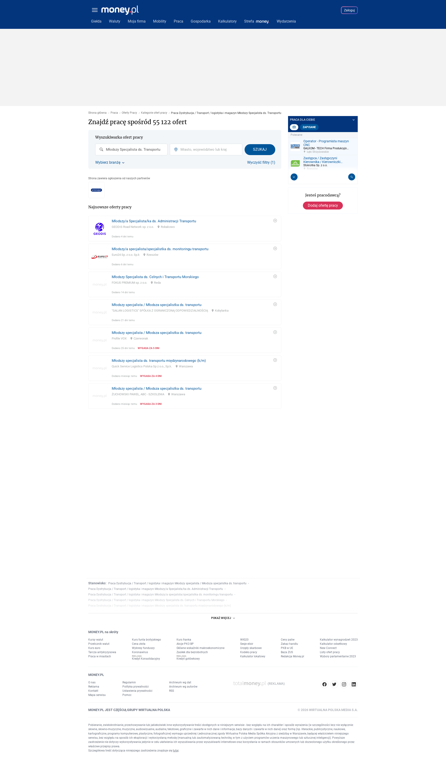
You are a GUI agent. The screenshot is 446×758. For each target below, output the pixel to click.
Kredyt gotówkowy (188, 658)
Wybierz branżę (107, 162)
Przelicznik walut (98, 643)
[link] (184, 228)
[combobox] (131, 149)
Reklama (93, 686)
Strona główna (97, 112)
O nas (91, 682)
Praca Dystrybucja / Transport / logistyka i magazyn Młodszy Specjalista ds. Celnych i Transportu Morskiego (156, 600)
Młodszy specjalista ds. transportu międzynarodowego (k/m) (159, 361)
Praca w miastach (99, 656)
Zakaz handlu (289, 643)
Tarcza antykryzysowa (102, 652)
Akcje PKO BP (185, 643)
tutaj (176, 750)
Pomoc (126, 695)
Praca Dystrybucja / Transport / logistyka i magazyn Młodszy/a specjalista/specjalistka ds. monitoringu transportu (160, 594)
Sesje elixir (246, 643)
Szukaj (260, 149)
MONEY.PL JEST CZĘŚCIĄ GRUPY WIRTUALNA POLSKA (129, 710)
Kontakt (93, 690)
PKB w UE (287, 648)
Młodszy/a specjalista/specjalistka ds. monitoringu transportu (160, 249)
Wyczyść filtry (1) (261, 162)
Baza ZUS (287, 652)
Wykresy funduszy (143, 648)
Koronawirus (140, 652)
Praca (114, 112)
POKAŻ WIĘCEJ (221, 618)
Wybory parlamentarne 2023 (338, 656)
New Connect (328, 648)
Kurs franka (184, 639)
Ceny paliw (288, 639)
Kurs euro (94, 648)
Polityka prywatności (135, 686)
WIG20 (244, 639)
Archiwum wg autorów (183, 686)
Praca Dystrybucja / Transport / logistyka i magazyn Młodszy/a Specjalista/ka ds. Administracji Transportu (155, 589)
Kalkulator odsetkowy (333, 643)
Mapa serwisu (97, 695)
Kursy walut (95, 639)
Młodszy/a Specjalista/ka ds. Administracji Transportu (154, 221)
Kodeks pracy (248, 652)
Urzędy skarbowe (251, 648)
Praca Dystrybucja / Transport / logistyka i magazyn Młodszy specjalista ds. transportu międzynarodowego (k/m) (159, 605)
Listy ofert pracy (330, 652)
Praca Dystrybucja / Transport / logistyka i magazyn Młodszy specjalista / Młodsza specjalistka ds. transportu (177, 583)
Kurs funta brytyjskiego (146, 639)
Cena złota (138, 643)
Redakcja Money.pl (292, 656)
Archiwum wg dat (180, 682)
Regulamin (129, 682)
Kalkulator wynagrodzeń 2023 (339, 639)
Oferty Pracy (129, 112)
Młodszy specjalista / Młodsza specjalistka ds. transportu (156, 305)
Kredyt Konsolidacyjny (146, 658)
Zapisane (309, 127)
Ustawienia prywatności (137, 690)
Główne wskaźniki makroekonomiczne (200, 648)
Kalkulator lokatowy (252, 656)
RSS (171, 690)
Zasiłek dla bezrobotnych (192, 652)
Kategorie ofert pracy (154, 112)
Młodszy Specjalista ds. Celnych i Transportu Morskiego (155, 277)
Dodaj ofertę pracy (323, 205)
